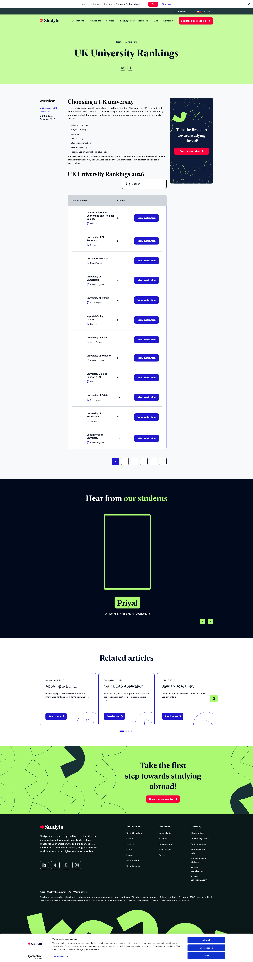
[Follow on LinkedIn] (44, 865)
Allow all (206, 940)
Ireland (129, 855)
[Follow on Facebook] (55, 865)
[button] (210, 621)
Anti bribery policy (200, 838)
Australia (130, 844)
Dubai (129, 849)
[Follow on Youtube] (66, 865)
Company (168, 20)
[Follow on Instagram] (76, 865)
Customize (205, 948)
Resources (143, 20)
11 (153, 461)
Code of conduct (199, 844)
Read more (55, 716)
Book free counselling (193, 20)
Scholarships (165, 849)
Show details (58, 957)
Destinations (78, 20)
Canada (130, 838)
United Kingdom (134, 833)
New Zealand (132, 860)
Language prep (127, 20)
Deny (206, 955)
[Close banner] (231, 938)
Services (110, 20)
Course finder (96, 20)
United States (133, 866)
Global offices (197, 833)
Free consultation (190, 151)
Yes (153, 4)
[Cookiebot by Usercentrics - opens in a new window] (35, 957)
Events (157, 20)
